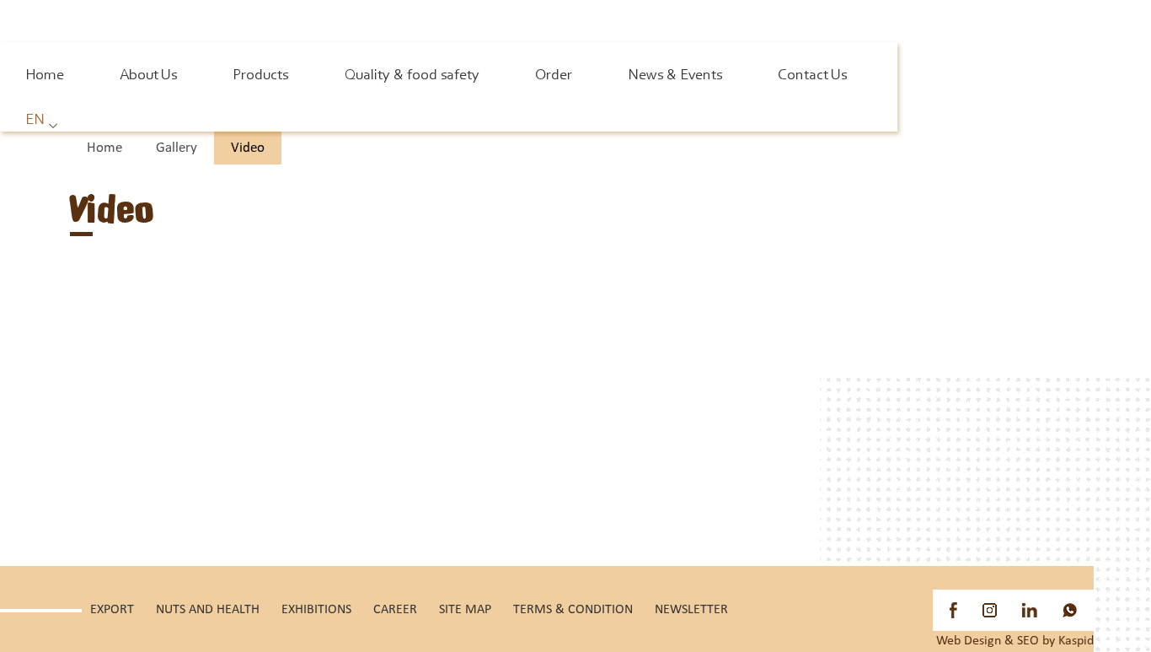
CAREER (395, 610)
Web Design (968, 641)
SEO (1028, 641)
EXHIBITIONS (316, 610)
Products (260, 76)
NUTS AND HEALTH (208, 610)
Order (553, 76)
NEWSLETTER (691, 610)
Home (44, 76)
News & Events (675, 76)
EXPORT (112, 610)
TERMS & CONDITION (573, 610)
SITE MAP (465, 610)
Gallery (176, 148)
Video (248, 148)
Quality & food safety (412, 76)
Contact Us (812, 76)
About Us (148, 76)
